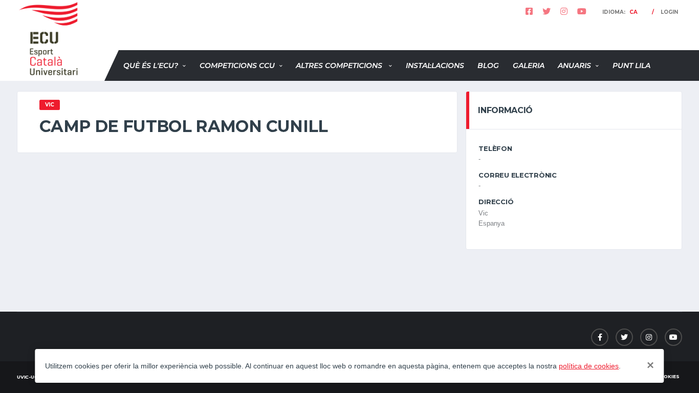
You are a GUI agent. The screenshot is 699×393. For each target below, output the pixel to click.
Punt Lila (631, 65)
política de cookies (589, 366)
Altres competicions (340, 65)
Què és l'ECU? (150, 65)
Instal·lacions (435, 65)
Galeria (528, 65)
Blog (488, 65)
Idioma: (620, 12)
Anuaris (574, 65)
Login (669, 12)
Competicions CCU (237, 65)
